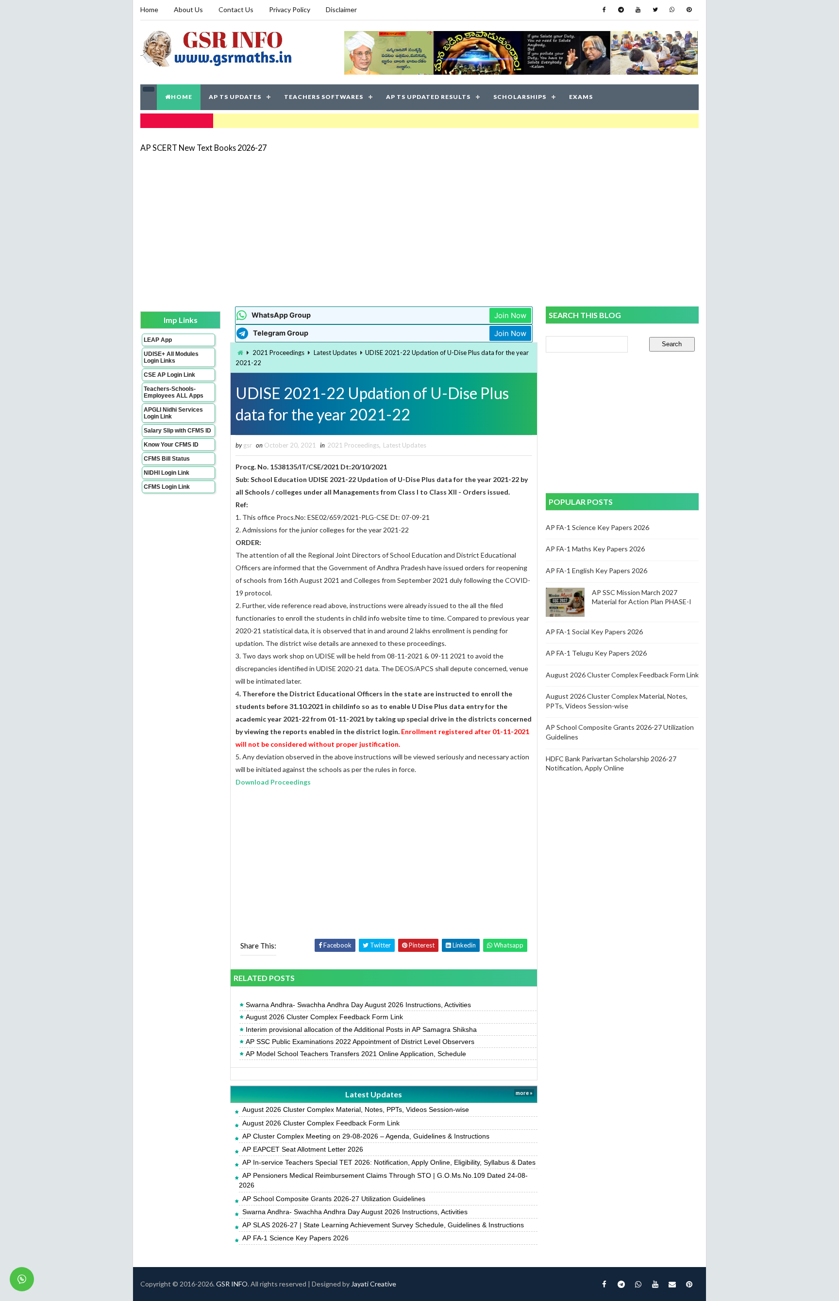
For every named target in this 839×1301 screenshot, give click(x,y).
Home (149, 9)
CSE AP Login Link (169, 374)
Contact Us (235, 9)
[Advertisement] (419, 229)
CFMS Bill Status (167, 458)
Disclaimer (341, 9)
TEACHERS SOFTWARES (323, 96)
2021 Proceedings (278, 352)
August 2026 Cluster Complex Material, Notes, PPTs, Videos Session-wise (355, 1109)
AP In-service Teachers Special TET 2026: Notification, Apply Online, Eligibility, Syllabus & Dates (389, 1162)
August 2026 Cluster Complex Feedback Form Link (324, 1017)
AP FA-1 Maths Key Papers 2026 (595, 549)
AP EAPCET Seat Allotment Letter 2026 (302, 1149)
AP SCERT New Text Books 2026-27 (203, 147)
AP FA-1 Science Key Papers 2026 (295, 1238)
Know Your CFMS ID (171, 444)
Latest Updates (335, 352)
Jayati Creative (373, 1284)
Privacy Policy (289, 9)
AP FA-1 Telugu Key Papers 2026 (596, 653)
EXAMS (581, 96)
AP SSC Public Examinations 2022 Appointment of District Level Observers (360, 1041)
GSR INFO (232, 1284)
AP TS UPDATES (235, 96)
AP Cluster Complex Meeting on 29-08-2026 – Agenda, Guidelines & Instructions (365, 1136)
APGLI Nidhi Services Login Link (173, 413)
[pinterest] (689, 9)
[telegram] (621, 9)
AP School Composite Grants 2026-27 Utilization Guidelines (333, 1199)
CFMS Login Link (167, 486)
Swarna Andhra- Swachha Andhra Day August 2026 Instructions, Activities (358, 1005)
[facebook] (604, 9)
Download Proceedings (273, 782)
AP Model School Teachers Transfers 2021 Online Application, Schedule (356, 1054)
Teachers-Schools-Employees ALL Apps (173, 392)
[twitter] (655, 9)
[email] (672, 1284)
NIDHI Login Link (166, 472)
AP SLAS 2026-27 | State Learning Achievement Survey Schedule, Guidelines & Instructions (383, 1225)
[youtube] (638, 9)
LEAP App (158, 340)
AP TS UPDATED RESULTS (428, 96)
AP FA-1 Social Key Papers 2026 (594, 631)
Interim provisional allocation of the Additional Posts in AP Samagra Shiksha (361, 1029)
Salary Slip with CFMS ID (177, 430)
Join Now (510, 315)
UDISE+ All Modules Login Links (171, 357)
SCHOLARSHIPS (519, 96)
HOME (181, 96)
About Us (188, 9)
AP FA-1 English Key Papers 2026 (596, 570)
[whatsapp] (672, 9)
